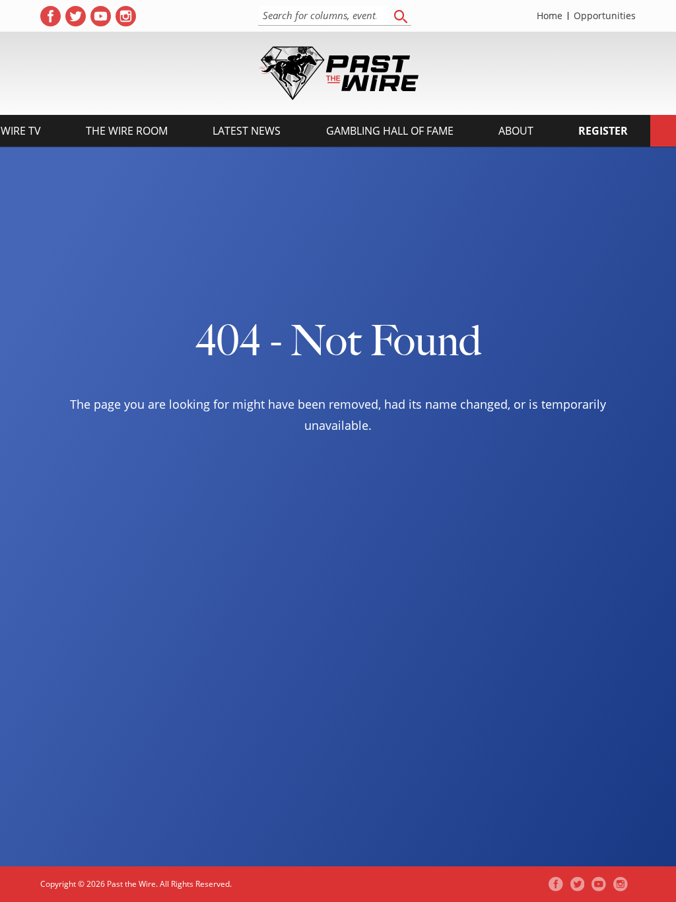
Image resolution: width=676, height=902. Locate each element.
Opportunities (605, 16)
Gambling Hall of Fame (390, 130)
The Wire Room (127, 130)
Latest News (247, 130)
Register (603, 130)
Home (549, 16)
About (515, 130)
